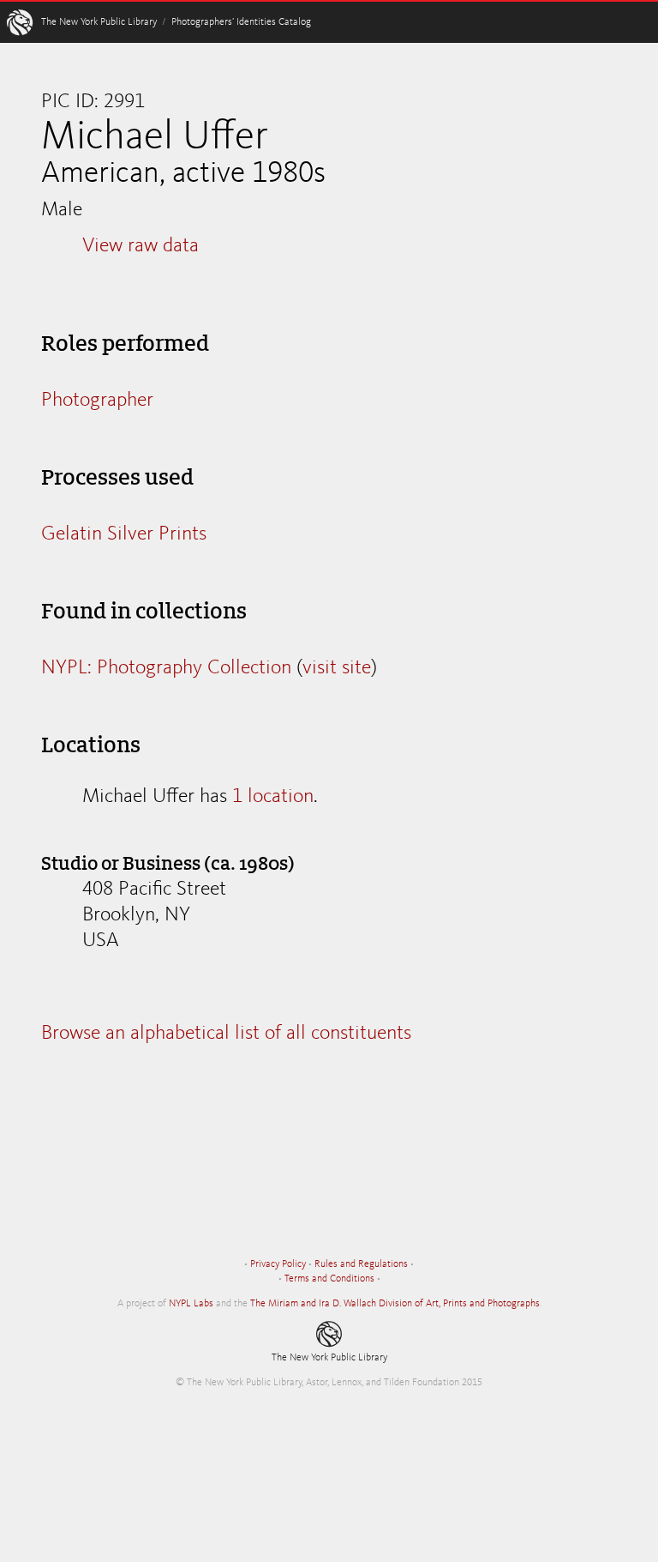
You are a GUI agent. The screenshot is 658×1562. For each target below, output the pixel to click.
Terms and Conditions (329, 1279)
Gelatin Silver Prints (123, 534)
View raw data (140, 246)
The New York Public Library (99, 22)
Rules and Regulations (361, 1264)
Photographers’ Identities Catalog (241, 22)
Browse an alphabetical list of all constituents (226, 1033)
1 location (273, 797)
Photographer (97, 400)
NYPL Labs (191, 1304)
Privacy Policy (278, 1264)
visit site (336, 668)
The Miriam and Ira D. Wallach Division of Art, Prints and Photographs (395, 1304)
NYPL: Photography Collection (166, 668)
